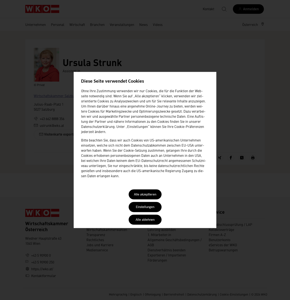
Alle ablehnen (145, 220)
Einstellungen (145, 207)
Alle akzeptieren (145, 194)
